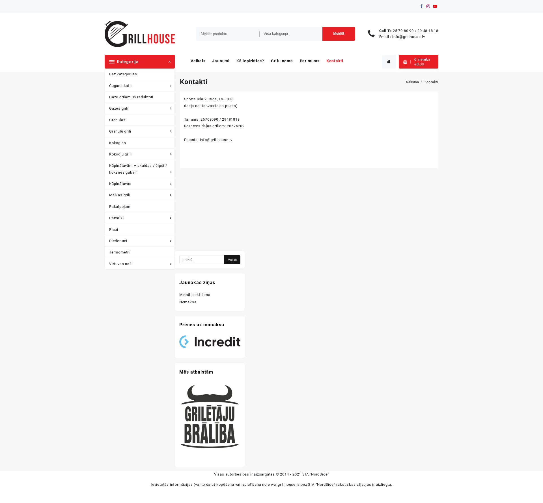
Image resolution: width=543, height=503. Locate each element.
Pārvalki (116, 218)
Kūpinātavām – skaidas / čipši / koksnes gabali (138, 168)
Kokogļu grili (120, 154)
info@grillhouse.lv (408, 37)
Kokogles (117, 143)
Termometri (119, 252)
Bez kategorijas (123, 74)
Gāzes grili (118, 108)
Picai (113, 229)
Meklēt (338, 33)
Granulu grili (120, 131)
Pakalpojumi (120, 206)
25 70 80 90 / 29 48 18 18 (415, 31)
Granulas (117, 120)
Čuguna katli (120, 86)
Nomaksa (188, 302)
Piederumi (118, 241)
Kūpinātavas (120, 184)
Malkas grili (119, 195)
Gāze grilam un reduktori (131, 97)
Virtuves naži (120, 264)
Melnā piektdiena (194, 295)
